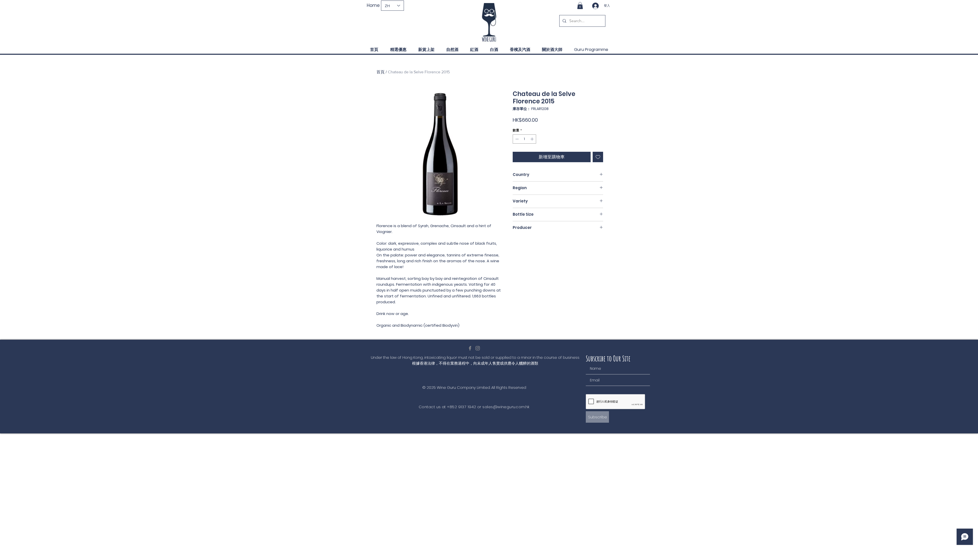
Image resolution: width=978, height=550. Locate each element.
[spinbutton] (524, 139)
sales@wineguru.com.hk (505, 406)
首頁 (380, 72)
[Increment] (532, 139)
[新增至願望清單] (598, 157)
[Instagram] (478, 348)
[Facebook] (470, 348)
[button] (580, 5)
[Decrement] (516, 139)
